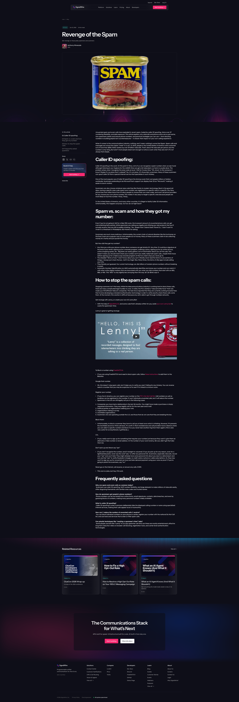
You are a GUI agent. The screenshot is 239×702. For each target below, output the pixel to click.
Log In (164, 2)
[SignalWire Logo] (78, 7)
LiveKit (109, 669)
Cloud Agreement (86, 697)
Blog (68, 19)
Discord (129, 672)
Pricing (122, 7)
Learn (63, 19)
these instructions (151, 374)
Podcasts (150, 683)
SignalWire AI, (114, 304)
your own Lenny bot (164, 304)
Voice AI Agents (92, 677)
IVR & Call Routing (93, 674)
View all (173, 549)
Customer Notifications (94, 672)
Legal (169, 677)
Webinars (150, 680)
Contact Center (91, 669)
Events (149, 677)
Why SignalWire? (172, 680)
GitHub (129, 677)
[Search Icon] (150, 3)
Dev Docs (157, 2)
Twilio (109, 674)
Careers (170, 672)
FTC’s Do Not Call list (147, 396)
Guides (149, 672)
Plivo (108, 672)
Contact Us (170, 674)
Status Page (131, 680)
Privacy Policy (76, 697)
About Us (170, 669)
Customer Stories (152, 674)
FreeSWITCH (118, 370)
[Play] (136, 336)
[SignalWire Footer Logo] (62, 665)
